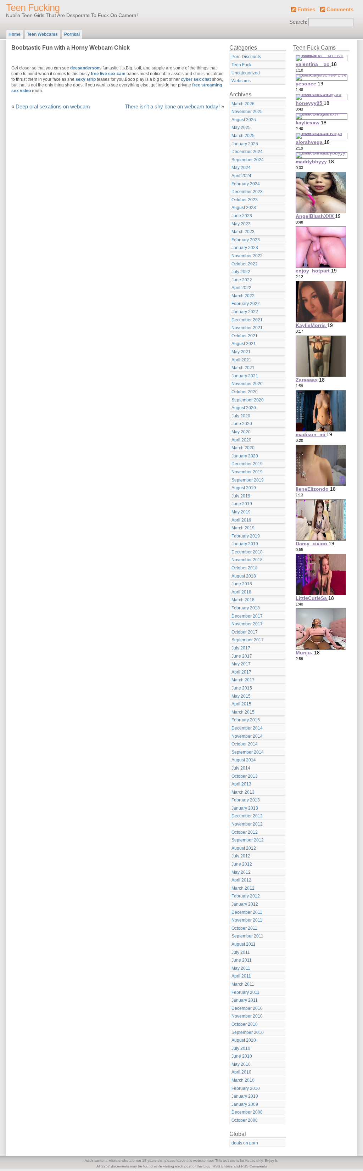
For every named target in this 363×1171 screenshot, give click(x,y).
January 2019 (244, 543)
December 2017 (247, 616)
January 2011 (244, 1000)
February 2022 (245, 303)
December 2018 (247, 552)
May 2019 (241, 512)
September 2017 (247, 639)
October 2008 (244, 1120)
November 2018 (247, 559)
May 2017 (241, 663)
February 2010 (245, 1088)
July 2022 (240, 271)
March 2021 (243, 367)
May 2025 (241, 127)
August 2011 (243, 944)
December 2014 (247, 728)
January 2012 (244, 904)
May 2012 (241, 872)
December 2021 (247, 319)
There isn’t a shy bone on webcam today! (172, 106)
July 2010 (240, 1048)
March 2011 (242, 984)
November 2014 (247, 736)
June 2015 (241, 688)
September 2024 (247, 159)
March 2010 (243, 1080)
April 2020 (241, 440)
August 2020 (243, 407)
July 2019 (240, 496)
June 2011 (241, 960)
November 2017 (247, 623)
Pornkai (72, 34)
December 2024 (247, 151)
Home (15, 34)
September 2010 (247, 1032)
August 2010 (243, 1040)
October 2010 (244, 1024)
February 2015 (245, 719)
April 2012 (241, 880)
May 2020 (241, 431)
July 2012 (240, 856)
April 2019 (241, 520)
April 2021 (241, 360)
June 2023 (241, 215)
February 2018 (245, 608)
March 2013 (243, 792)
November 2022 (247, 255)
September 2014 (247, 752)
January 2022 (244, 311)
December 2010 (247, 1008)
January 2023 (244, 247)
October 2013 (244, 776)
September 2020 (247, 400)
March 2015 (243, 712)
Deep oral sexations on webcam (53, 106)
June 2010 (241, 1056)
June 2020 (241, 423)
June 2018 (241, 583)
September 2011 (247, 936)
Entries (306, 9)
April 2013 (241, 784)
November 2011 (246, 920)
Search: (298, 22)
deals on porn (244, 1143)
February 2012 (245, 896)
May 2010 (241, 1064)
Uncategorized (245, 73)
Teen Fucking (33, 7)
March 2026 (243, 103)
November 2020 (247, 383)
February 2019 (245, 536)
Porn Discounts (246, 56)
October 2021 (244, 335)
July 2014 (240, 768)
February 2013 (245, 800)
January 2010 (244, 1096)
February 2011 (245, 992)
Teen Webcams (42, 34)
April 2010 (241, 1072)
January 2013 (244, 808)
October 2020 (244, 391)
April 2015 (241, 704)
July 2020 (240, 415)
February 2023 (245, 239)
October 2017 (244, 632)
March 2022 (243, 295)
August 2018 (243, 576)
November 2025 (247, 111)
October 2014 (244, 744)
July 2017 (240, 648)
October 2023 (244, 199)
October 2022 (244, 263)
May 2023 (241, 223)
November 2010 (247, 1016)
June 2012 (241, 864)
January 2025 (244, 143)
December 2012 (247, 815)
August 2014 (243, 760)
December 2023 (247, 191)
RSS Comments (254, 1166)
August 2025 (243, 119)
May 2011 (240, 968)
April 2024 (241, 175)
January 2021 (244, 375)
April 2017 (241, 672)
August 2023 (243, 207)
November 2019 (247, 471)
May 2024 (241, 167)
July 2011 (240, 952)
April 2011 (241, 976)
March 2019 (243, 527)
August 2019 (243, 487)
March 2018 (243, 599)
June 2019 (241, 503)
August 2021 (243, 343)
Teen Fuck (241, 64)
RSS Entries (223, 1166)
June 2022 (241, 279)
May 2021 (241, 351)
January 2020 (244, 456)
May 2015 (241, 696)
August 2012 (243, 848)
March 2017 (243, 679)
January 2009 (244, 1104)
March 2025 (243, 135)
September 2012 (247, 840)
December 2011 (246, 912)
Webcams (241, 80)
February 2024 (245, 183)
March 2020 (243, 447)
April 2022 (241, 287)
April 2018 (241, 592)
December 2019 (247, 463)
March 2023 (243, 231)
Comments (339, 9)
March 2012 (243, 888)
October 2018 (244, 567)
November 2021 (247, 327)
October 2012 (244, 832)
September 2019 (247, 480)
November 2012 (247, 824)
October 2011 (244, 928)
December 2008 (247, 1112)
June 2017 (241, 656)
